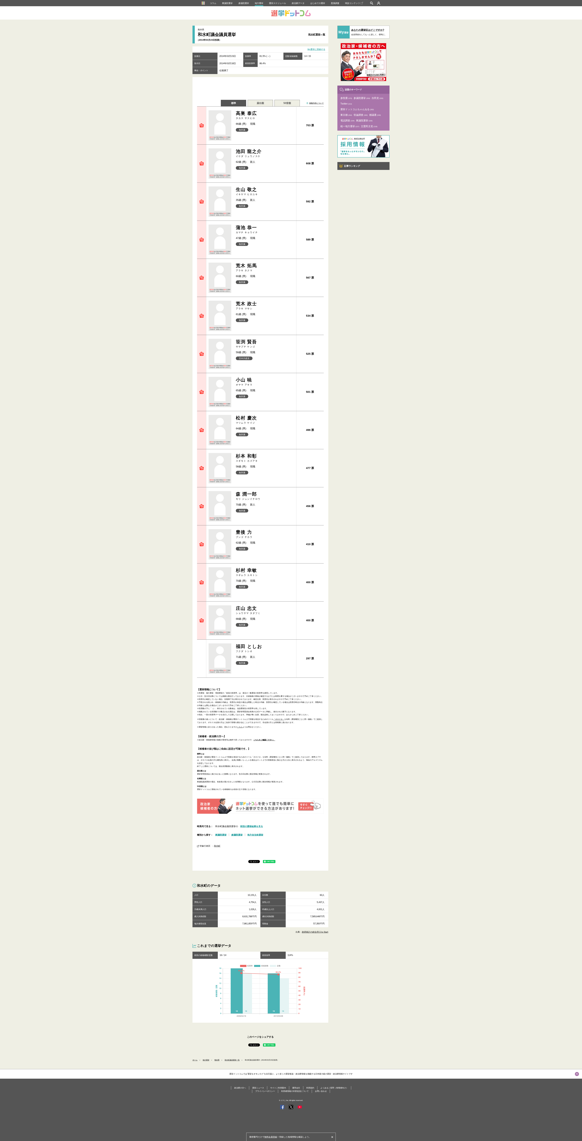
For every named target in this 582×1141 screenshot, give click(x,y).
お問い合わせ (321, 1091)
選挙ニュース (258, 1088)
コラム (213, 3)
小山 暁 (244, 381)
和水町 (217, 846)
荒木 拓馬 (246, 267)
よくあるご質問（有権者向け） (334, 1088)
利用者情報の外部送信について (295, 1091)
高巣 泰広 (246, 115)
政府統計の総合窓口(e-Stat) (315, 932)
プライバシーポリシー (265, 1091)
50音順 (287, 103)
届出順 (260, 103)
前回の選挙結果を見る (251, 826)
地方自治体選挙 (255, 834)
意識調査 (335, 3)
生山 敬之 (247, 191)
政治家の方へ (240, 1088)
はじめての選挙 (317, 3)
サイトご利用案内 (278, 1088)
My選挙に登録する (316, 49)
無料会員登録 (270, 1137)
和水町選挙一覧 (316, 34)
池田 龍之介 (249, 153)
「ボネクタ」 (278, 719)
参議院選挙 (243, 3)
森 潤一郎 (248, 496)
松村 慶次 (246, 419)
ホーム (194, 1060)
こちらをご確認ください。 (264, 740)
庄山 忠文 (248, 610)
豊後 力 (244, 534)
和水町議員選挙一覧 (232, 1060)
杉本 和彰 (247, 457)
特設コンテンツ (352, 3)
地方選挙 (259, 3)
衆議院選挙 (227, 3)
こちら (239, 727)
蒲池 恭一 (247, 229)
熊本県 (216, 1060)
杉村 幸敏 (247, 572)
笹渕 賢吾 (246, 343)
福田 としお (249, 648)
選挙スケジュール (277, 3)
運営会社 (296, 1088)
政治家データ (298, 3)
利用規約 (310, 1088)
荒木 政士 (246, 305)
